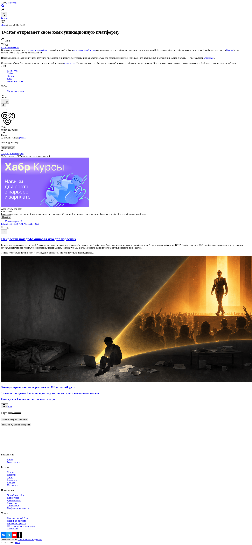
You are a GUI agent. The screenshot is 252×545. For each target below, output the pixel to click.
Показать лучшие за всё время (16, 425)
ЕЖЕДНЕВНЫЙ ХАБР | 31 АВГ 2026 (20, 224)
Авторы (11, 482)
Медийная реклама (16, 521)
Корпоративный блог (17, 518)
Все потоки (11, 2)
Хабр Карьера (8, 153)
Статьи (10, 472)
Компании (12, 480)
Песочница (12, 485)
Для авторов (13, 498)
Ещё (10, 406)
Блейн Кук (209, 58)
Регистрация (13, 462)
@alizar (22, 137)
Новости (11, 475)
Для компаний (14, 500)
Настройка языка (9, 540)
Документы (13, 503)
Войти (10, 459)
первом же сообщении (84, 50)
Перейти (6, 217)
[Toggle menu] (2, 3)
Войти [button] (4, 18)
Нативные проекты (16, 523)
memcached (69, 63)
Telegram (19, 153)
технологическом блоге (37, 50)
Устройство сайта (15, 495)
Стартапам (12, 528)
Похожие (23, 419)
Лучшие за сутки (9, 419)
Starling (229, 50)
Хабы (10, 477)
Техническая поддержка (30, 539)
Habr (17, 542)
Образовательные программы (21, 526)
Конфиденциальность (18, 508)
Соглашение (13, 505)
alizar (3, 25)
